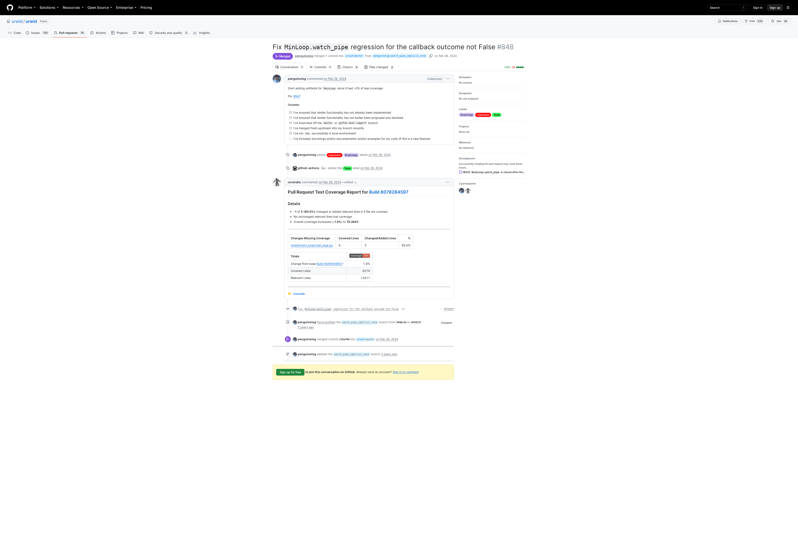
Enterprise (124, 7)
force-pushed (326, 322)
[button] (447, 78)
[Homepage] (10, 7)
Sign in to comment (406, 371)
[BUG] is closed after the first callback (493, 172)
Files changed (383, 67)
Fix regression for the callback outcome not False (348, 309)
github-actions (308, 168)
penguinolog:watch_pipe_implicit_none (399, 55)
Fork (756, 21)
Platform (25, 7)
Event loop (351, 155)
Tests (347, 168)
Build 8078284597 (388, 192)
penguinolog (304, 56)
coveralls (294, 182)
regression (334, 155)
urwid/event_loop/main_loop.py (312, 245)
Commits (324, 67)
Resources (71, 7)
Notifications (730, 21)
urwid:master (354, 55)
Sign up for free (290, 372)
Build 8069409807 (330, 263)
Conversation (293, 67)
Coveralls (299, 293)
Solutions (47, 7)
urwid (17, 21)
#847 (297, 96)
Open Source (98, 7)
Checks (352, 67)
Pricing (146, 7)
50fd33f (449, 309)
